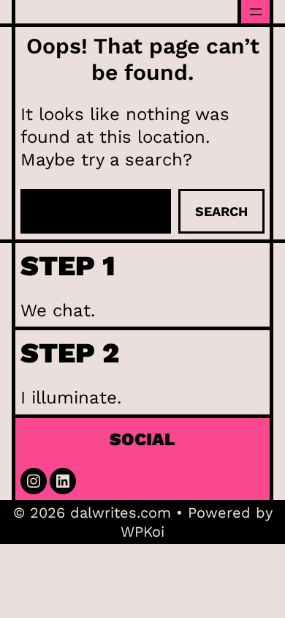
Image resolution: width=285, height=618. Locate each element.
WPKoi (142, 531)
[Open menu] (256, 12)
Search (221, 211)
